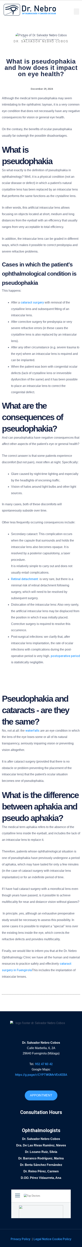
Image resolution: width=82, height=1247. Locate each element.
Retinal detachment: (25, 579)
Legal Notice (43, 1239)
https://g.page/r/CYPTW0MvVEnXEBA (41, 1075)
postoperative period (65, 656)
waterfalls (32, 730)
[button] (76, 11)
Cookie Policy (61, 1239)
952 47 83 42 (44, 1064)
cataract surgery (32, 302)
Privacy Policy (21, 1239)
